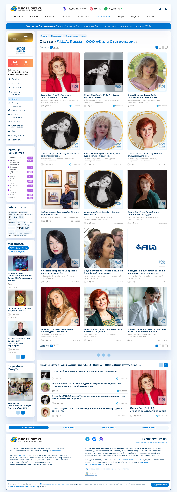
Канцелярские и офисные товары (30, 10)
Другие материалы (17, 104)
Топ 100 (97, 9)
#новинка (28, 231)
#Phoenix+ (20, 214)
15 (51, 47)
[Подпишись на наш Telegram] (87, 438)
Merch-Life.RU (149, 428)
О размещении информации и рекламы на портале (107, 469)
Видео (14, 131)
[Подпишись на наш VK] (94, 438)
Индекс (114, 9)
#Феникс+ (23, 227)
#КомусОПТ (12, 224)
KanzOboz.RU (28, 428)
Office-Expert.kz (13, 177)
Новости (49, 16)
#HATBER (12, 214)
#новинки (12, 233)
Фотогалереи (18, 110)
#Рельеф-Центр (23, 225)
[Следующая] (166, 47)
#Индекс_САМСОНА (17, 222)
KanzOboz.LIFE (109, 428)
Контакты (16, 140)
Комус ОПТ (13, 182)
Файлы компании (16, 115)
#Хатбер (11, 231)
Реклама (150, 16)
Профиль (16, 79)
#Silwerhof (28, 214)
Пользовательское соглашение (130, 460)
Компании (17, 16)
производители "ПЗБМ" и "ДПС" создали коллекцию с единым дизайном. (88, 26)
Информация (103, 16)
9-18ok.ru (13, 191)
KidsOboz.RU (69, 428)
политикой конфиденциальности (23, 486)
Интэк (12, 195)
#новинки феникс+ (24, 233)
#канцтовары (19, 231)
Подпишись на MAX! (77, 9)
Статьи (14, 99)
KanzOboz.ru (56, 451)
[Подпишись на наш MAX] (101, 438)
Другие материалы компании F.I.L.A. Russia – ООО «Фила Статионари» (90, 364)
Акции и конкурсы (16, 93)
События (65, 16)
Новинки (16, 87)
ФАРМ (12, 198)
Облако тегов (17, 207)
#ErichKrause (23, 212)
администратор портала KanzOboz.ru (151, 442)
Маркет (122, 16)
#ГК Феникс (12, 220)
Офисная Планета (14, 173)
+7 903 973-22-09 (154, 439)
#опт (10, 235)
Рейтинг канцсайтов (16, 151)
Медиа (135, 16)
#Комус (30, 222)
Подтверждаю (160, 485)
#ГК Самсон (16, 217)
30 (54, 47)
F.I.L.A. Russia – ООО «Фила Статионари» (96, 41)
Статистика (17, 126)
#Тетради (11, 228)
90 (57, 47)
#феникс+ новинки (20, 235)
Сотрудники (17, 135)
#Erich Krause (13, 212)
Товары (34, 16)
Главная (44, 36)
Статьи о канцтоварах (76, 36)
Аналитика (83, 16)
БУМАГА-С (14, 187)
